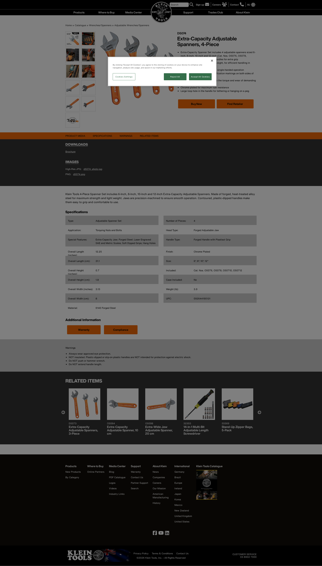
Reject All (175, 76)
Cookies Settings (123, 76)
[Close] (212, 60)
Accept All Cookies (200, 76)
